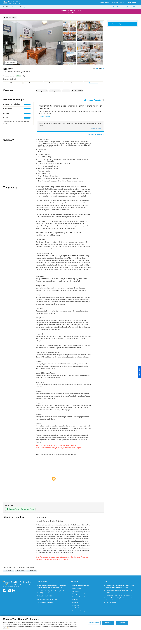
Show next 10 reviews (94, 134)
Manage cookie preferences (80, 594)
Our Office (75, 605)
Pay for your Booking (78, 611)
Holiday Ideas (126, 7)
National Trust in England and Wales (21, 509)
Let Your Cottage (104, 2)
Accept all (122, 622)
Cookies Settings (94, 622)
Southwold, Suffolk (18, 71)
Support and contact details (80, 585)
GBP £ (122, 2)
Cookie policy (76, 591)
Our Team (75, 602)
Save (96, 68)
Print (102, 68)
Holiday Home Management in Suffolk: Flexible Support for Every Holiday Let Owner (120, 586)
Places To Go (116, 7)
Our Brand (75, 608)
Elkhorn (8, 68)
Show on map (93, 83)
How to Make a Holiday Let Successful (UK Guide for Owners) (119, 599)
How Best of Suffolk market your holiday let (119, 595)
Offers (134, 7)
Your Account (132, 2)
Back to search (11, 17)
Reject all (108, 622)
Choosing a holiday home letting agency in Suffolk (119, 591)
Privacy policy (76, 588)
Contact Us (115, 2)
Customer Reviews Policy (80, 597)
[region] (70, 623)
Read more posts (111, 602)
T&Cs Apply (70, 12)
